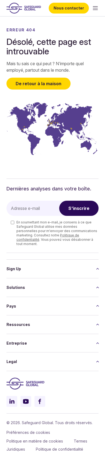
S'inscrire (78, 208)
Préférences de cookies (28, 432)
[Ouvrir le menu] (95, 8)
